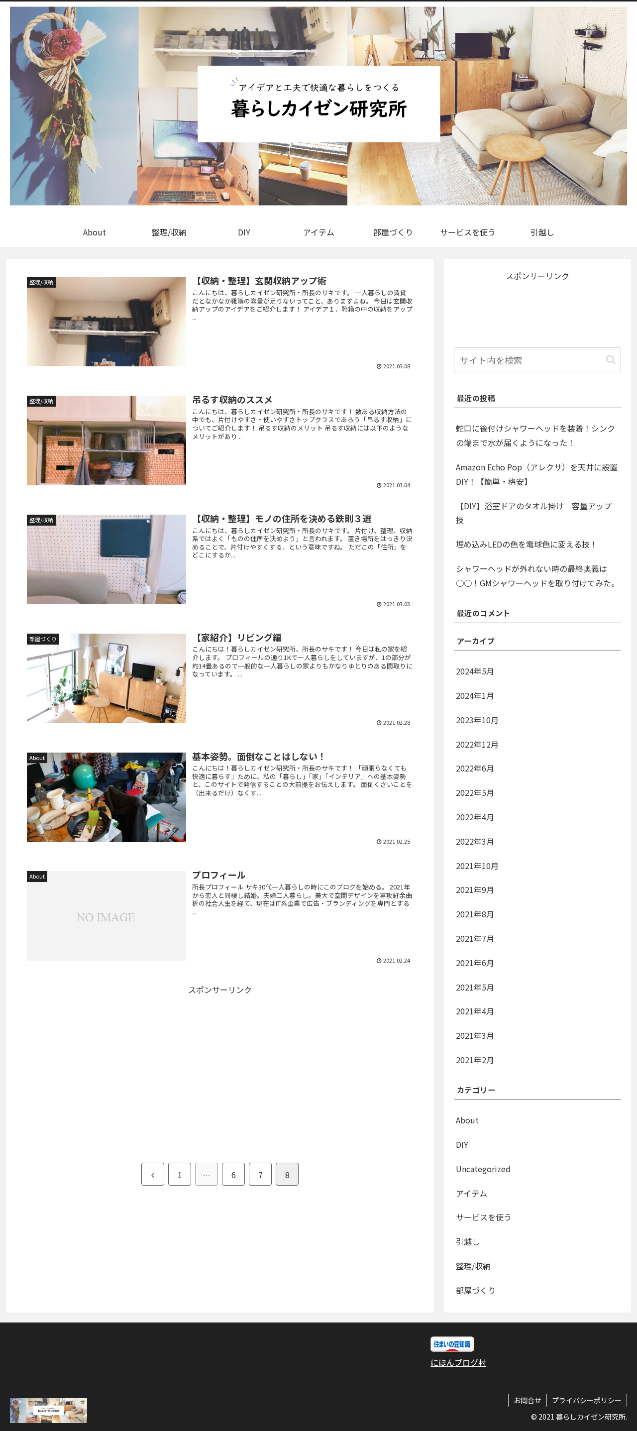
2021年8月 (475, 914)
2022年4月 (475, 817)
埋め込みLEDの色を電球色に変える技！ (527, 544)
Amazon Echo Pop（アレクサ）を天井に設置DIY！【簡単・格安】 (537, 474)
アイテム (471, 1193)
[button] (611, 359)
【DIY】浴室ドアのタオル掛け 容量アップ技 (534, 513)
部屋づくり (476, 1290)
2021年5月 (475, 987)
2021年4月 (475, 1011)
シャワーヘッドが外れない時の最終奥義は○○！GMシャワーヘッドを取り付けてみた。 (537, 575)
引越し (468, 1241)
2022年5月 (475, 792)
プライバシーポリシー (587, 1400)
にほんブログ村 (458, 1362)
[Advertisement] (120, 1066)
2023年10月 (477, 720)
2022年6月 (475, 768)
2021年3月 (475, 1035)
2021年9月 (475, 889)
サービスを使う (484, 1217)
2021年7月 (475, 938)
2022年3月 (475, 841)
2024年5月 (475, 671)
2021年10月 (477, 866)
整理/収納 (473, 1266)
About (467, 1120)
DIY (462, 1144)
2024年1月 (475, 695)
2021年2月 (475, 1060)
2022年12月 (477, 744)
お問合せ (527, 1400)
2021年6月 (475, 963)
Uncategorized (483, 1169)
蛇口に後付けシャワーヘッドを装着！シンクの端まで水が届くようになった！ (535, 435)
